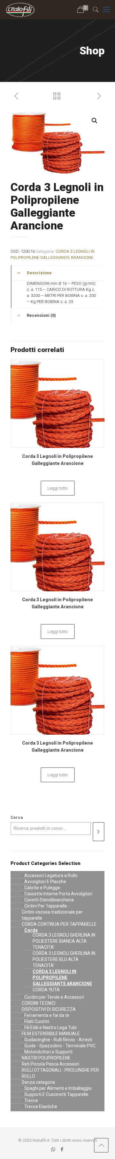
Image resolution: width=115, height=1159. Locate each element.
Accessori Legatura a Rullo (51, 875)
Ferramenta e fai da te (46, 1015)
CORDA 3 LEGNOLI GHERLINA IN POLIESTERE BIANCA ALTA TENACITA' (64, 941)
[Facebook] (61, 1149)
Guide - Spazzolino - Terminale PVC (60, 1045)
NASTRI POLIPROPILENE (46, 1057)
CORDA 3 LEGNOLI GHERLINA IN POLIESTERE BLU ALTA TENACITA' (64, 959)
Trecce (31, 1100)
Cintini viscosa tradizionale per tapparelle (52, 915)
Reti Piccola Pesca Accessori (50, 1064)
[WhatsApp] (53, 1149)
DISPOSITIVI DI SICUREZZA (49, 1009)
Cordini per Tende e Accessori (54, 997)
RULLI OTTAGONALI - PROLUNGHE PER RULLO (60, 1073)
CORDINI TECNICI (38, 1003)
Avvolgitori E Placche (45, 881)
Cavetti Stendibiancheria (49, 899)
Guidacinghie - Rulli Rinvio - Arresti (58, 1039)
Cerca (17, 817)
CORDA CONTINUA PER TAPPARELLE (59, 924)
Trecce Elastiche (40, 1106)
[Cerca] (98, 831)
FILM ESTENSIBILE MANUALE (51, 1033)
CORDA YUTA (46, 989)
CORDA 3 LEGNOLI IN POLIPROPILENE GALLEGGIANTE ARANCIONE (62, 977)
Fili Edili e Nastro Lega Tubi (50, 1027)
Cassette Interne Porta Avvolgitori (58, 893)
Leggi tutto (58, 488)
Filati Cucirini (36, 1021)
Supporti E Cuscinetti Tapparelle (56, 1094)
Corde (31, 930)
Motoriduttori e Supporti (48, 1051)
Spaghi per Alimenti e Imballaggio (58, 1088)
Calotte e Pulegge (42, 887)
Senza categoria (38, 1082)
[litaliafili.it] (20, 10)
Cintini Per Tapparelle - (47, 905)
